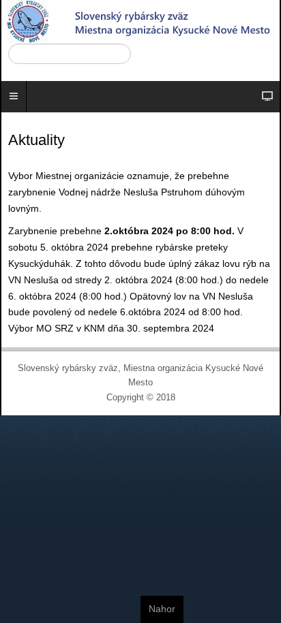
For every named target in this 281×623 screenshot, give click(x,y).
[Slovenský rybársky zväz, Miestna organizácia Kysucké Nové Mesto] (140, 22)
